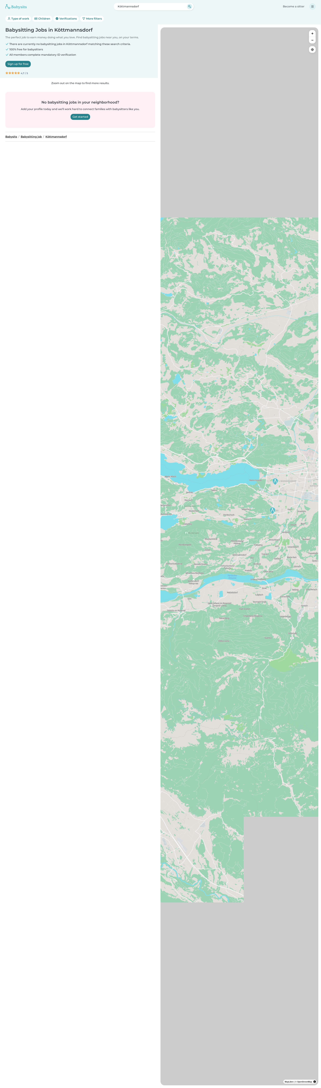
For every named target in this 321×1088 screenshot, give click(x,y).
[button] (275, 481)
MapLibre (289, 1081)
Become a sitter (293, 6)
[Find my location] (312, 49)
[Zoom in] (312, 33)
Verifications (68, 18)
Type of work (20, 18)
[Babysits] (16, 6)
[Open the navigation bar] (312, 6)
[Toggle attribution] (315, 1082)
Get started (80, 116)
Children (44, 18)
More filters (93, 18)
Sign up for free (18, 64)
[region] (239, 556)
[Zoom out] (312, 40)
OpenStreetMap (304, 1081)
